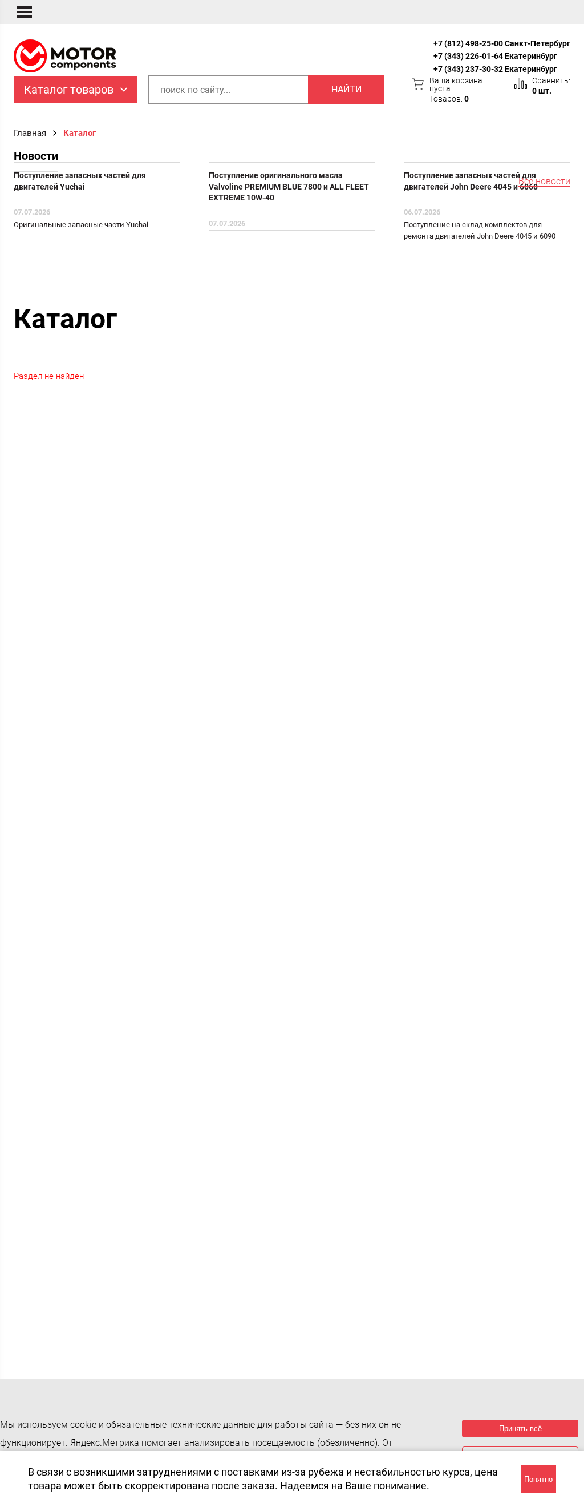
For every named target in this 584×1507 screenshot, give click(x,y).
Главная (30, 133)
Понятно (538, 1479)
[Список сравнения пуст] (521, 83)
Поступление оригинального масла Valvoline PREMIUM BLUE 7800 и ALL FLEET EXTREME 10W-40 (289, 186)
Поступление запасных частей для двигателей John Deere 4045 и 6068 (471, 181)
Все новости (544, 182)
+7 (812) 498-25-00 (468, 43)
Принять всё (520, 1428)
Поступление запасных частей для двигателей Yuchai (80, 181)
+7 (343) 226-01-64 (468, 56)
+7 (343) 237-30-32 (468, 69)
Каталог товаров (68, 89)
